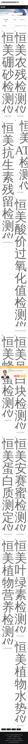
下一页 (13, 729)
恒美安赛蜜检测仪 (20, 534)
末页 (19, 729)
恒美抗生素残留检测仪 (8, 242)
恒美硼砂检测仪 (7, 116)
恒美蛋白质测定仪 (8, 534)
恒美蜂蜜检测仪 (7, 420)
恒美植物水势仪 (20, 725)
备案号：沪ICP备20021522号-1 (15, 736)
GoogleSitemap (9, 738)
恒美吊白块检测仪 (20, 432)
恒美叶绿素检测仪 (20, 636)
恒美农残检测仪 (20, 116)
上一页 (8, 729)
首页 (21, 25)
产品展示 (25, 25)
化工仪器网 (19, 738)
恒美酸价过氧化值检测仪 (20, 330)
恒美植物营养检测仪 (7, 648)
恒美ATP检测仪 (20, 192)
